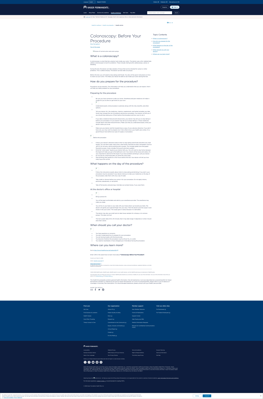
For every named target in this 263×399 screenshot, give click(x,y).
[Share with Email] (91, 289)
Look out (88, 17)
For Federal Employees (162, 312)
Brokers (155, 2)
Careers (110, 332)
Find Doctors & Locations (90, 312)
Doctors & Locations (103, 12)
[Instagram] (100, 362)
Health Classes (87, 316)
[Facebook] (89, 362)
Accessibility (87, 350)
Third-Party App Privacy (138, 355)
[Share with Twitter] (99, 289)
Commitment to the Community (116, 322)
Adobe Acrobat (100, 381)
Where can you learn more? (161, 54)
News (109, 316)
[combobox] (159, 12)
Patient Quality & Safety (114, 312)
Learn (85, 12)
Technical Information (161, 352)
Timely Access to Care (89, 322)
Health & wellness (96, 25)
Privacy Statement (18, 397)
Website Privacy (111, 350)
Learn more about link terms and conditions (168, 378)
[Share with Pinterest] (103, 289)
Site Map (158, 355)
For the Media (111, 335)
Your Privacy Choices (113, 355)
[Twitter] (85, 362)
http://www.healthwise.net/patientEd (105, 250)
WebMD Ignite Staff (98, 260)
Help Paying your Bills (138, 319)
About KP (110, 309)
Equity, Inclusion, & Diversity (115, 325)
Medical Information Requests (140, 322)
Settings (197, 395)
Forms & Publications (137, 312)
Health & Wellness (116, 12)
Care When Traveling (89, 319)
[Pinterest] (96, 362)
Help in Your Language (89, 355)
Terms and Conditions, (9, 397)
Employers (163, 2)
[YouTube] (93, 362)
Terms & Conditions (136, 350)
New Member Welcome (138, 309)
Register (164, 7)
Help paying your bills (174, 2)
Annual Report (112, 329)
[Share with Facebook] (95, 289)
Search (176, 12)
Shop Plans (92, 12)
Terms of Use (99, 276)
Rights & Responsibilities (138, 352)
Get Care (125, 12)
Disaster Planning (160, 350)
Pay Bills (132, 12)
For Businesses (160, 309)
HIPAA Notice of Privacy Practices (116, 352)
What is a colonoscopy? (160, 38)
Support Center (101, 2)
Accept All (207, 395)
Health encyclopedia (108, 25)
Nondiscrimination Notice (90, 352)
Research (110, 319)
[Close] (260, 395)
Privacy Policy (108, 276)
